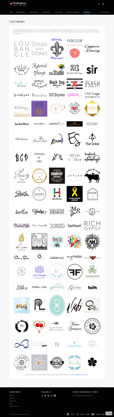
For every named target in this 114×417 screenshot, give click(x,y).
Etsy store (89, 395)
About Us (12, 398)
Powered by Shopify (24, 414)
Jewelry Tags (33, 12)
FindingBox (16, 414)
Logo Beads (47, 12)
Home (11, 12)
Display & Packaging (73, 12)
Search (11, 395)
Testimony (86, 12)
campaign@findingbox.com (80, 374)
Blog (10, 403)
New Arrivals (21, 12)
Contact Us (12, 401)
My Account (105, 12)
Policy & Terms (14, 406)
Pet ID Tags (58, 12)
